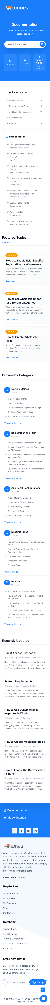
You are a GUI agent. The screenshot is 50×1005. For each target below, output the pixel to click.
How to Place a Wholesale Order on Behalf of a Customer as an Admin (26, 616)
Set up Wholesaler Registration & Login (24, 407)
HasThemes (11, 877)
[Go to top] (43, 990)
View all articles (11, 423)
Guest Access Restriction (18, 511)
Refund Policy (10, 934)
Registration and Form (23, 432)
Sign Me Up (38, 982)
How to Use (9, 898)
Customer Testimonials (14, 943)
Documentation (11, 893)
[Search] (42, 44)
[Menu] (46, 8)
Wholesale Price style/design (20, 515)
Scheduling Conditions (17, 561)
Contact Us (9, 913)
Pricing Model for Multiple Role (21, 502)
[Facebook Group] (21, 830)
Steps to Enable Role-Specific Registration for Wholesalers (26, 448)
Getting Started (20, 389)
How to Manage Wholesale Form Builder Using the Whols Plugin (25, 462)
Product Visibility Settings (19, 507)
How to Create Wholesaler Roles (21, 416)
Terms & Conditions (13, 938)
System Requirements (17, 399)
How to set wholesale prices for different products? (25, 604)
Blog (5, 908)
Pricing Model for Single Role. (20, 498)
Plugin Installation (15, 403)
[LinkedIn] (35, 830)
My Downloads (10, 903)
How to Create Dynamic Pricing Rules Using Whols (26, 543)
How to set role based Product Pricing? (25, 610)
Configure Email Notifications (20, 412)
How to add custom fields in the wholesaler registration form (26, 455)
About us (7, 948)
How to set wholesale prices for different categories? (25, 597)
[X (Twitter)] (28, 830)
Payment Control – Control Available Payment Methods (23, 550)
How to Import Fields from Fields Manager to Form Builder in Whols (26, 470)
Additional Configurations (26, 488)
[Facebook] (14, 830)
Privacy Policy (10, 929)
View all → (6, 242)
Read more (10, 281)
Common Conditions (16, 565)
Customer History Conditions (20, 556)
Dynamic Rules (19, 531)
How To (15, 581)
